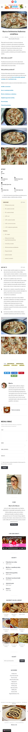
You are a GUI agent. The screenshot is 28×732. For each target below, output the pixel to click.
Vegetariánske (12, 693)
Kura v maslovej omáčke (7, 90)
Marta (6, 37)
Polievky (13, 683)
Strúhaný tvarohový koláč (13, 578)
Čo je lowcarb (13, 675)
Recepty (17, 38)
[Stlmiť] (22, 548)
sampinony (21, 365)
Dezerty (13, 677)
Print (23, 202)
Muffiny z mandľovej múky (13, 567)
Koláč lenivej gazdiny (12, 572)
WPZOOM (14, 703)
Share (15, 372)
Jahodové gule (10, 583)
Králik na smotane (5, 86)
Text (2, 430)
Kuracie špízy (4, 101)
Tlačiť (15, 375)
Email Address (4, 449)
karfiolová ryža (12, 79)
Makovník (14, 725)
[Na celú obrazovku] (24, 548)
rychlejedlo (14, 365)
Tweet (8, 372)
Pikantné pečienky (6, 105)
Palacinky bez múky (11, 562)
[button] (2, 7)
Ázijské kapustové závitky (8, 97)
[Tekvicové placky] (7, 410)
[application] (14, 543)
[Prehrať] (3, 548)
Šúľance (8, 588)
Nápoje (13, 681)
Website (3, 455)
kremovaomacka (19, 363)
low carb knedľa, (16, 77)
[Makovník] (14, 712)
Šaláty (13, 689)
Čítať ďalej (14, 524)
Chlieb (13, 673)
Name (2, 443)
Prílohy (13, 685)
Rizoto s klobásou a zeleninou (8, 94)
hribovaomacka (10, 363)
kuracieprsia (7, 365)
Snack (12, 691)
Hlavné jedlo (12, 38)
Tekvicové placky (15, 410)
